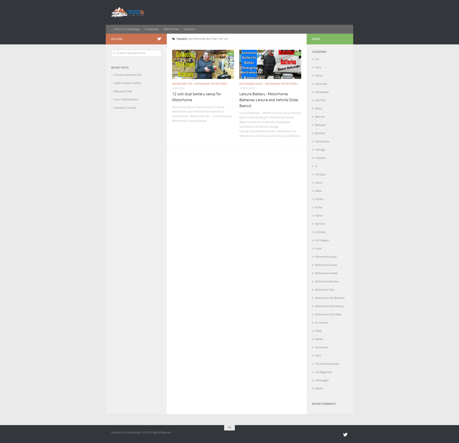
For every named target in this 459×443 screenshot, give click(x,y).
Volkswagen (322, 380)
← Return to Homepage (125, 29)
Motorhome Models (326, 273)
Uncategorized (323, 372)
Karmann (320, 223)
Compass (320, 174)
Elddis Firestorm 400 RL (127, 83)
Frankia (319, 199)
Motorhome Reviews (327, 281)
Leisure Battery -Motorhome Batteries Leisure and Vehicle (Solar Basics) (269, 100)
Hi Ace (318, 207)
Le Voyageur (322, 240)
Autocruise (321, 83)
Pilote (318, 331)
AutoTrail (320, 100)
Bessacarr (320, 125)
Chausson (320, 158)
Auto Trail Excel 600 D (126, 99)
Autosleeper (322, 92)
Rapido (319, 339)
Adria (318, 67)
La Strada (320, 232)
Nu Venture (321, 322)
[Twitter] (159, 39)
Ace (317, 59)
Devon (319, 182)
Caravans (189, 29)
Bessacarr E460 (123, 91)
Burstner (320, 133)
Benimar (320, 116)
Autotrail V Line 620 (125, 107)
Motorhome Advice (251, 83)
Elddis (318, 190)
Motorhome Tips (182, 83)
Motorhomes (171, 29)
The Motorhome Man (327, 363)
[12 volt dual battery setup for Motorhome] (203, 64)
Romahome (321, 347)
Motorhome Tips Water (328, 314)
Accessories (151, 29)
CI (316, 166)
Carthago (320, 149)
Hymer (319, 215)
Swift (318, 355)
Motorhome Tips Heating (329, 306)
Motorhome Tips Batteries (211, 83)
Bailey (318, 108)
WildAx (319, 388)
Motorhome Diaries (326, 265)
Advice (319, 75)
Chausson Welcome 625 (127, 74)
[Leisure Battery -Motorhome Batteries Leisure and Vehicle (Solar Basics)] (270, 64)
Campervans (322, 141)
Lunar (318, 248)
